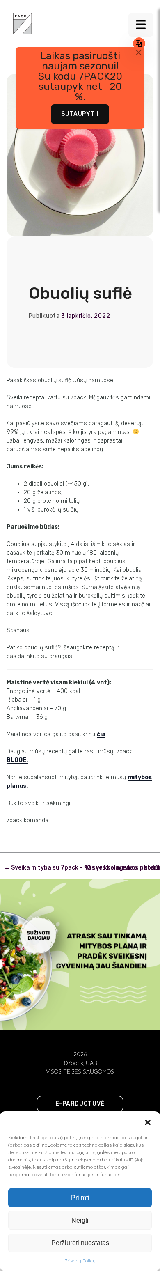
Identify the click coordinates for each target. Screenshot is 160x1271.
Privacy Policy (80, 1260)
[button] (148, 1121)
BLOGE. (17, 760)
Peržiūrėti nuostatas (80, 1242)
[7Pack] (22, 23)
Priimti (80, 1197)
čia (101, 734)
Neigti (80, 1220)
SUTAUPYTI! (80, 113)
